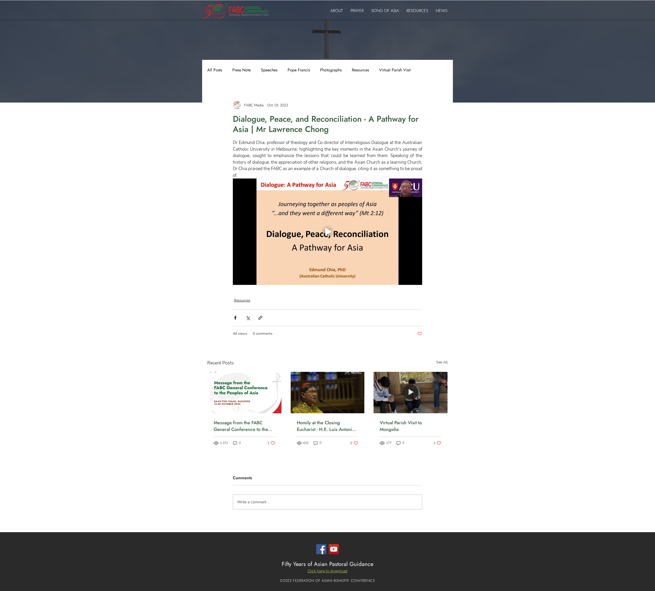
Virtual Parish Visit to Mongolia (401, 426)
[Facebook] (321, 549)
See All (442, 362)
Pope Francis (299, 70)
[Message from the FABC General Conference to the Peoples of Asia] (244, 392)
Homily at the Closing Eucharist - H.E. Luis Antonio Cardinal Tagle (326, 426)
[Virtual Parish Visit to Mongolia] (410, 392)
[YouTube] (334, 549)
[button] (327, 571)
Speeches (269, 70)
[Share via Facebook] (235, 317)
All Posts (214, 70)
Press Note (241, 70)
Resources (360, 70)
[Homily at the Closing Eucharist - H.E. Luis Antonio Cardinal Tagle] (328, 392)
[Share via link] (260, 317)
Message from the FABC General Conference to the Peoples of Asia (241, 426)
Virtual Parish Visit (395, 70)
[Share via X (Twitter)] (247, 317)
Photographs (331, 70)
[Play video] (327, 232)
